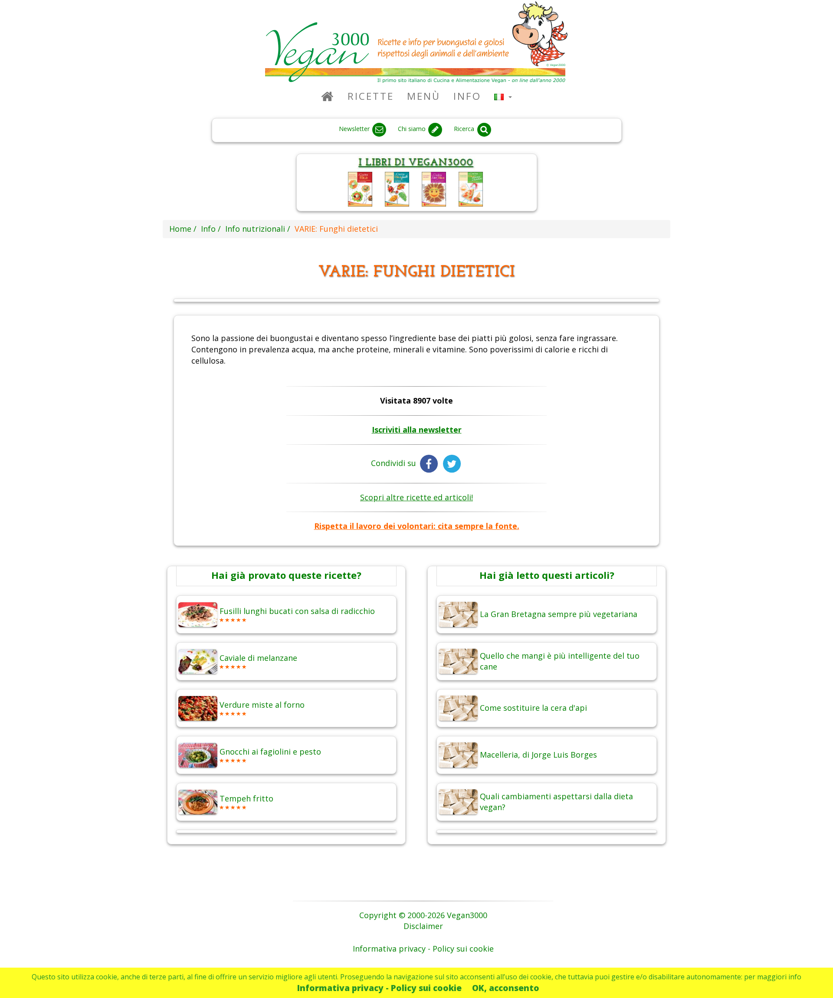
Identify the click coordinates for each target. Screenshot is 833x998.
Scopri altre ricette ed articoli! (416, 497)
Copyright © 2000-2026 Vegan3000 (423, 915)
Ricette (371, 96)
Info (467, 96)
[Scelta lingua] (503, 96)
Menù (423, 96)
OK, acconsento (505, 988)
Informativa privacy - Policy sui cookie (379, 988)
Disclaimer (423, 926)
